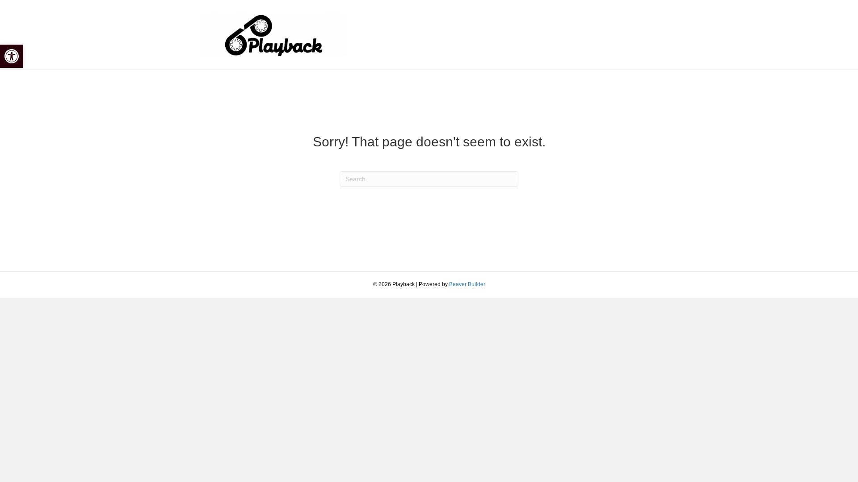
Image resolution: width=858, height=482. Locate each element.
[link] (11, 56)
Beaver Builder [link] (467, 284)
